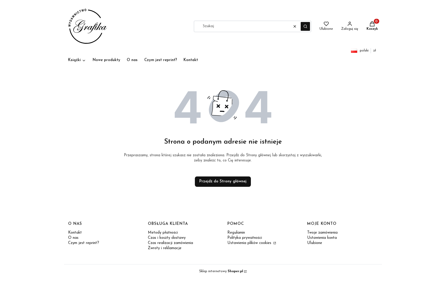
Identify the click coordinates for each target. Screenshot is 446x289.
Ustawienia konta (322, 238)
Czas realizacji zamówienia (170, 243)
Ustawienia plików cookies (250, 243)
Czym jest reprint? (83, 243)
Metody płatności (163, 233)
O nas (73, 238)
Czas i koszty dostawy (167, 238)
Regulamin (236, 233)
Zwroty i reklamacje (164, 248)
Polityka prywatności (244, 238)
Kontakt (75, 233)
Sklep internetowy (221, 271)
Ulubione (314, 243)
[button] (305, 26)
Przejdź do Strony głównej (222, 181)
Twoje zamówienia (322, 233)
